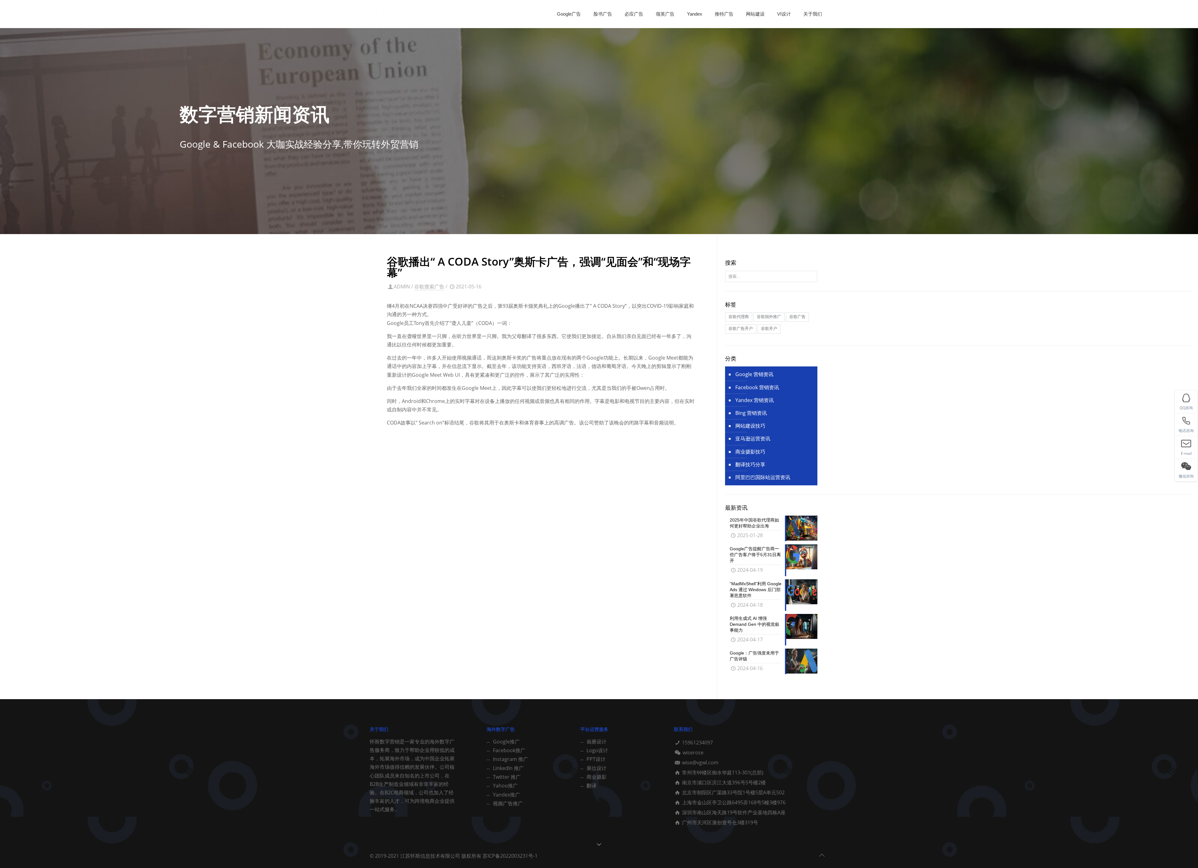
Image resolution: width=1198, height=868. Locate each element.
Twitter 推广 (507, 776)
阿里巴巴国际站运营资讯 (762, 477)
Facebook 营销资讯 (757, 387)
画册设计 (596, 741)
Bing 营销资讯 (751, 412)
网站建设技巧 (750, 425)
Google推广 (506, 741)
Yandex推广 (506, 794)
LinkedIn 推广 (508, 768)
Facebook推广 (509, 750)
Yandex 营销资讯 (754, 400)
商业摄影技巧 (750, 451)
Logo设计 (597, 750)
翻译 (592, 785)
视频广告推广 (508, 803)
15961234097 (697, 742)
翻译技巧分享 (750, 464)
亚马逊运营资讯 (752, 438)
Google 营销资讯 (754, 374)
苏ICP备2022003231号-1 (510, 855)
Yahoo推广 (505, 785)
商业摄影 (596, 776)
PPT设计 (596, 759)
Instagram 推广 (510, 759)
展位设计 (596, 768)
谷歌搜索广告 (429, 286)
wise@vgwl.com (700, 762)
